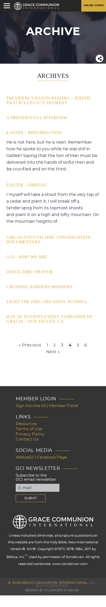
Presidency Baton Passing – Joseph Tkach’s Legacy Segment (48, 100)
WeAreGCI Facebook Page (41, 457)
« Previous (30, 345)
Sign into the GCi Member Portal (47, 406)
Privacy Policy (30, 434)
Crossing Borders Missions (39, 287)
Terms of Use (29, 429)
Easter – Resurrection (34, 132)
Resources (26, 424)
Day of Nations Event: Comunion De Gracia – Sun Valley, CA (49, 318)
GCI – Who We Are (26, 257)
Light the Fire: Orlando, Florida (46, 302)
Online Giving (93, 5)
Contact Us (27, 439)
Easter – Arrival (26, 185)
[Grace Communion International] (36, 6)
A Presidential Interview (37, 117)
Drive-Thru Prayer (29, 272)
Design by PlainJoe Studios (52, 590)
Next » (53, 352)
